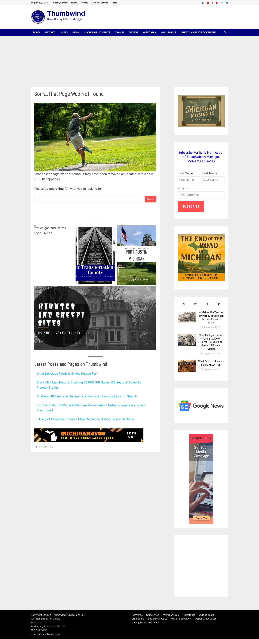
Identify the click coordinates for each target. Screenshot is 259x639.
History (50, 32)
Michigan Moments (97, 32)
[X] (213, 2)
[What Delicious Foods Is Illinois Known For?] (187, 362)
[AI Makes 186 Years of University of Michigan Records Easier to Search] (187, 313)
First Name (185, 173)
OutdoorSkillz (206, 614)
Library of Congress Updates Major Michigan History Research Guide (85, 419)
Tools (114, 2)
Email (181, 188)
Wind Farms (168, 32)
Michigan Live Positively (145, 622)
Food (36, 32)
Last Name (209, 173)
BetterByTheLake (157, 618)
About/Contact (60, 2)
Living (64, 32)
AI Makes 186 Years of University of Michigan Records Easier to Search (87, 396)
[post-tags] (219, 304)
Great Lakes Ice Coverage (198, 32)
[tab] (183, 304)
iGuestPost (189, 614)
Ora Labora (137, 618)
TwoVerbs (137, 614)
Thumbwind (66, 13)
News (76, 32)
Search (150, 199)
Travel (119, 32)
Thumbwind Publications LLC (68, 614)
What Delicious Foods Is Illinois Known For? (67, 373)
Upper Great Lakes (205, 618)
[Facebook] (203, 2)
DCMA (74, 2)
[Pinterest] (217, 2)
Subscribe (190, 206)
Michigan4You (171, 614)
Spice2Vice (152, 614)
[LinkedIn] (226, 2)
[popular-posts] (183, 304)
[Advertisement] (129, 59)
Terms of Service (99, 2)
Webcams (149, 32)
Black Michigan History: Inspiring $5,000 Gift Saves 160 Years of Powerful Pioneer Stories (211, 342)
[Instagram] (222, 2)
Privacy (84, 2)
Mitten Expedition (181, 618)
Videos (133, 32)
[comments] (207, 304)
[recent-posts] (195, 304)
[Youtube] (208, 2)
